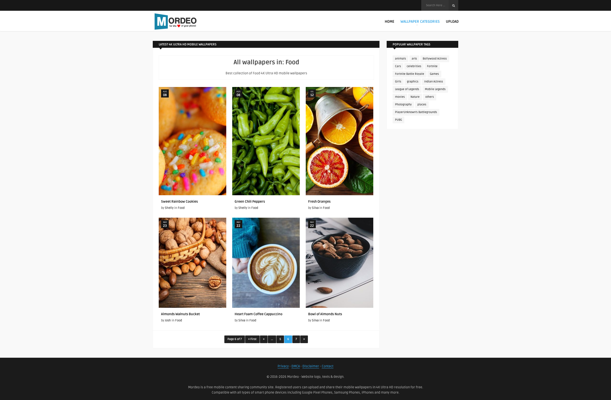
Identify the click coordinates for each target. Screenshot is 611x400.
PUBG (398, 120)
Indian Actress (433, 81)
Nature (415, 97)
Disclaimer (310, 366)
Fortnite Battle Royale (409, 74)
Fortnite (432, 66)
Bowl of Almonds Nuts (325, 314)
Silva (315, 208)
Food (181, 208)
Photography (403, 104)
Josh (168, 320)
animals (400, 58)
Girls (398, 81)
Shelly (169, 208)
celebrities (414, 66)
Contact (327, 366)
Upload (452, 21)
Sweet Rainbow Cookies (179, 202)
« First (252, 339)
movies (400, 97)
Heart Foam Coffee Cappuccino (258, 314)
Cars (398, 66)
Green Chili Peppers (250, 202)
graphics (412, 81)
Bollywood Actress (435, 58)
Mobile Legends (435, 89)
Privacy (283, 366)
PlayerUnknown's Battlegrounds (416, 112)
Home (389, 21)
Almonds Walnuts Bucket (180, 314)
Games (434, 74)
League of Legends (407, 89)
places (421, 104)
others (429, 97)
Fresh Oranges (319, 202)
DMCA (295, 366)
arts (414, 58)
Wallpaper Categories (420, 21)
